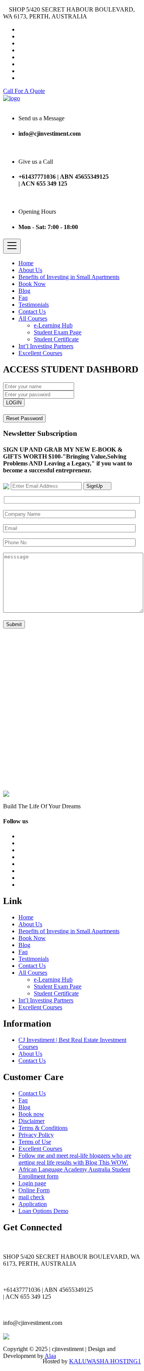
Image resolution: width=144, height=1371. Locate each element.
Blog (24, 290)
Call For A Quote (24, 91)
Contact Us (32, 311)
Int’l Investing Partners (45, 346)
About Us (30, 270)
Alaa (50, 1356)
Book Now (32, 284)
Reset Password (24, 418)
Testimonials (33, 304)
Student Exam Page (57, 332)
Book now (31, 1114)
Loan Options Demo (43, 1211)
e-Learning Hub (53, 325)
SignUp (95, 486)
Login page (32, 1183)
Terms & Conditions (43, 1128)
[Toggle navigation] (12, 246)
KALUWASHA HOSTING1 (105, 1361)
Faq (23, 297)
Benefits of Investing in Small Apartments (68, 277)
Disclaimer (31, 1121)
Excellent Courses (40, 353)
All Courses (32, 318)
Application (32, 1204)
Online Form (34, 1190)
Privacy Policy (36, 1135)
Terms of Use (34, 1141)
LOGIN (14, 402)
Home (25, 263)
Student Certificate (56, 339)
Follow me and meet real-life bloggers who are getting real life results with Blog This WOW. (74, 1159)
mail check (31, 1197)
